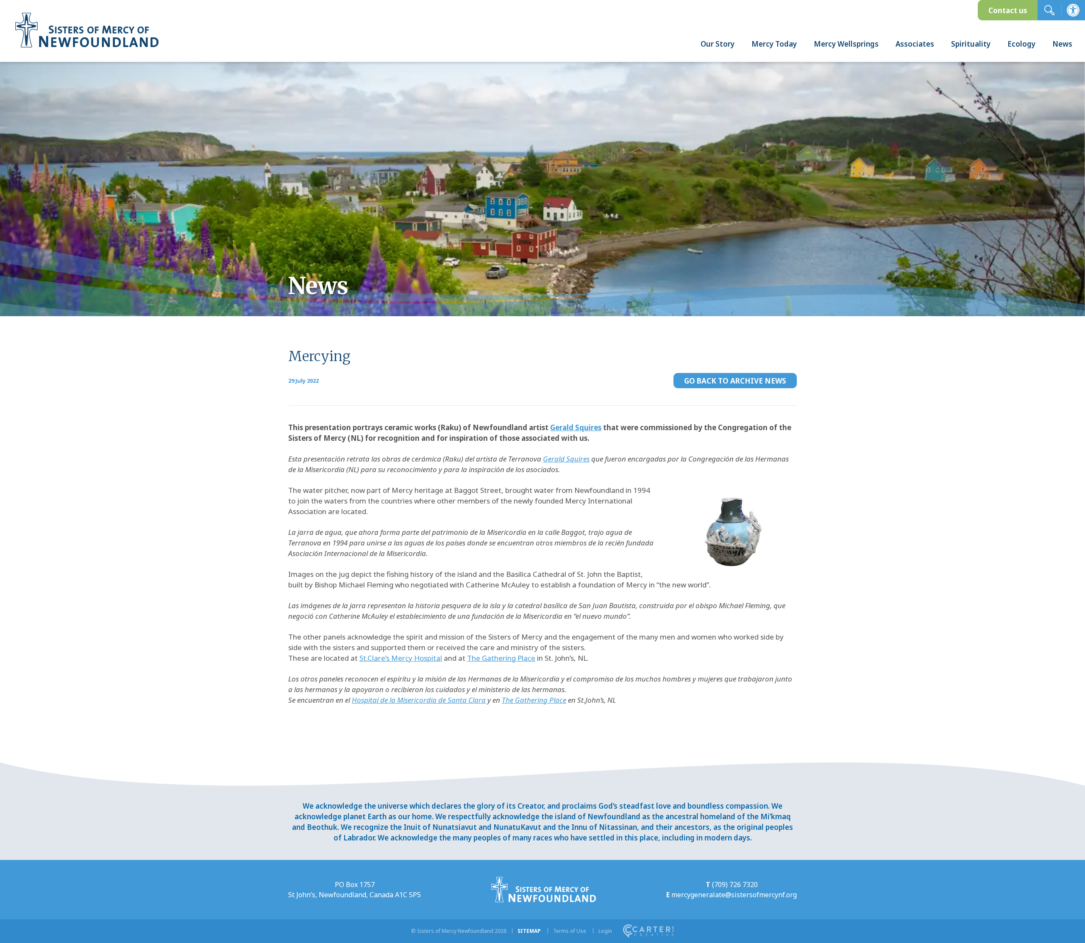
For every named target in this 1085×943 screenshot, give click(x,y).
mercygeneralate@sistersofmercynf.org (734, 894)
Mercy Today (774, 44)
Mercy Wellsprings (846, 44)
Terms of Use (569, 931)
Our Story (717, 44)
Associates (915, 44)
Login (605, 931)
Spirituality (970, 44)
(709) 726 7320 (735, 884)
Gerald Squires (575, 427)
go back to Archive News (735, 381)
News (1062, 44)
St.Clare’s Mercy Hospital (400, 658)
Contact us (1007, 10)
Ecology (1021, 44)
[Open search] (1049, 10)
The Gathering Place (501, 658)
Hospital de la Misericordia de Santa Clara (419, 700)
